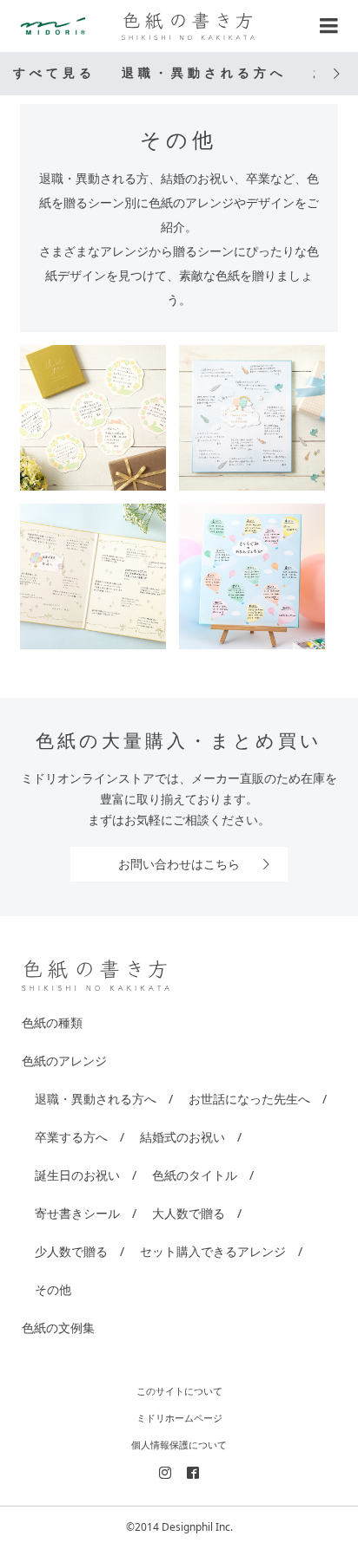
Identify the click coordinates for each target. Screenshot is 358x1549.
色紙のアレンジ (64, 1060)
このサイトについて (179, 1390)
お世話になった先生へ (249, 1098)
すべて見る (54, 73)
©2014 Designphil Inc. (179, 1527)
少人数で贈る (71, 1251)
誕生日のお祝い (77, 1175)
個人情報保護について (179, 1444)
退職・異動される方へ (204, 73)
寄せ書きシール (77, 1213)
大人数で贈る (188, 1213)
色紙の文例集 (58, 1327)
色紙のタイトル (194, 1175)
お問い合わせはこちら (179, 864)
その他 (53, 1289)
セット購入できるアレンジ (213, 1251)
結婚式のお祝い (182, 1137)
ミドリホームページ (179, 1417)
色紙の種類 (52, 1022)
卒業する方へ (71, 1137)
